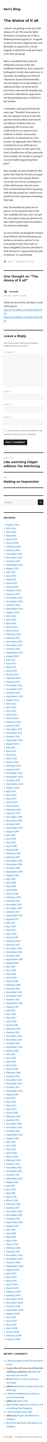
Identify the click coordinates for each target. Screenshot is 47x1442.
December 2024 (14, 597)
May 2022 (11, 711)
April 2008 (12, 1328)
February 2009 (13, 1291)
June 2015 (11, 1014)
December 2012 (14, 1123)
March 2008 (12, 1332)
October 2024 (13, 605)
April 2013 (11, 1109)
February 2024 (13, 634)
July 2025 (11, 572)
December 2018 (14, 860)
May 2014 (11, 1061)
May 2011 (10, 1193)
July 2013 (10, 1098)
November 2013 (14, 1083)
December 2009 (14, 1255)
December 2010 (14, 1211)
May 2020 (11, 798)
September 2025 (14, 565)
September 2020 (14, 784)
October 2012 (13, 1131)
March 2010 (12, 1244)
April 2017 (11, 933)
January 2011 (12, 1207)
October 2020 (13, 780)
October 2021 (13, 736)
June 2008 (11, 1321)
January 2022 (13, 725)
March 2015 (12, 1025)
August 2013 (12, 1094)
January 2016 (12, 988)
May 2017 (11, 930)
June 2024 (11, 619)
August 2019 (12, 831)
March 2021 (12, 762)
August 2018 (12, 875)
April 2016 (11, 977)
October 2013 (13, 1087)
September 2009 (14, 1266)
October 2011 (12, 1175)
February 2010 (13, 1248)
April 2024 (11, 627)
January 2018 (13, 901)
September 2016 (14, 959)
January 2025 (13, 594)
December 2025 (14, 554)
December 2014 (14, 1036)
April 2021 (11, 758)
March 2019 (12, 849)
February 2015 (13, 1028)
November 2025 (14, 557)
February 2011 (13, 1204)
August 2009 (12, 1270)
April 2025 (11, 583)
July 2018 (10, 879)
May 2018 (11, 886)
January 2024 (13, 638)
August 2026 (12, 524)
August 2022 (12, 700)
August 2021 (12, 744)
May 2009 (11, 1280)
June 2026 (11, 532)
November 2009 (14, 1259)
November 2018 (14, 864)
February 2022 (13, 722)
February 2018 (13, 897)
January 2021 (12, 769)
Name (7, 392)
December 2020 (14, 773)
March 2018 (12, 893)
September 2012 (14, 1134)
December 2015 (14, 992)
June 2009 (11, 1277)
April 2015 (11, 1021)
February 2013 (13, 1116)
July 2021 (10, 747)
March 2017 (12, 937)
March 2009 (12, 1288)
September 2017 (14, 915)
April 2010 (11, 1240)
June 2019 (11, 838)
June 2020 (11, 795)
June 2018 (11, 882)
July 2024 (11, 616)
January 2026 (13, 550)
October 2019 (13, 824)
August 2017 (12, 919)
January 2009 (13, 1295)
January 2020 (13, 813)
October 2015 (12, 999)
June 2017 (11, 926)
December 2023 (14, 641)
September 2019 (14, 828)
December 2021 (14, 729)
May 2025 (11, 579)
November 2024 (14, 601)
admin (10, 262)
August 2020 (12, 787)
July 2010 (10, 1229)
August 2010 (12, 1226)
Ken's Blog (12, 9)
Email (7, 404)
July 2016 (10, 966)
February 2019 (13, 853)
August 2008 (12, 1313)
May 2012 (11, 1149)
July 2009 (11, 1273)
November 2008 (14, 1302)
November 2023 (14, 645)
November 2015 (14, 996)
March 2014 (12, 1069)
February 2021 (13, 765)
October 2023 (13, 649)
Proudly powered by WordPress (28, 1437)
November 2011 (14, 1171)
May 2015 (11, 1017)
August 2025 (12, 568)
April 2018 (11, 890)
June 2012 (11, 1145)
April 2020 (11, 802)
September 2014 (14, 1047)
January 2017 (12, 944)
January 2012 (12, 1164)
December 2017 (14, 904)
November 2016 (14, 952)
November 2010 (14, 1215)
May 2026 (11, 535)
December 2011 (14, 1167)
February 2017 (13, 941)
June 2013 (11, 1101)
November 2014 (14, 1039)
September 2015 (14, 1003)
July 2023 (11, 660)
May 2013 (11, 1105)
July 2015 (10, 1010)
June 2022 (11, 707)
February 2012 (13, 1160)
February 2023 (13, 678)
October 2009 (13, 1262)
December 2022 (14, 685)
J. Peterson (11, 1360)
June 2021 (11, 751)
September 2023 (14, 652)
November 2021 (14, 733)
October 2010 (13, 1218)
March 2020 (12, 806)
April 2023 (11, 670)
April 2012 (11, 1153)
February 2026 (13, 546)
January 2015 (12, 1032)
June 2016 (11, 970)
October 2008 (13, 1306)
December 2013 (14, 1080)
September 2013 (14, 1091)
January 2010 (13, 1251)
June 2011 (11, 1189)
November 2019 (14, 820)
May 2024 (11, 623)
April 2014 (11, 1065)
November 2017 (14, 908)
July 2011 (10, 1185)
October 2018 (13, 868)
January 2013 (12, 1120)
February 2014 (13, 1072)
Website (8, 417)
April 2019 (11, 846)
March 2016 (12, 981)
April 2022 (11, 714)
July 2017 (10, 923)
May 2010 (11, 1237)
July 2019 (10, 835)
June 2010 (11, 1233)
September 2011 (14, 1178)
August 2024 (12, 612)
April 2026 (11, 539)
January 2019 (12, 857)
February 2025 (13, 590)
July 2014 (10, 1054)
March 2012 (12, 1156)
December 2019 (14, 817)
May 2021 (11, 754)
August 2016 (12, 963)
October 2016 (13, 955)
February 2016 (13, 985)
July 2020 (11, 791)
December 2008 (14, 1299)
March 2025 (12, 586)
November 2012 (14, 1127)
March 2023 (12, 674)
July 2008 (11, 1317)
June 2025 (11, 576)
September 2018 (14, 871)
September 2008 (14, 1310)
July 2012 (10, 1142)
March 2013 (12, 1112)
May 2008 (11, 1324)
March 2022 (12, 718)
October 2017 (12, 912)
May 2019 (11, 842)
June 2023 (11, 663)
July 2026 (11, 528)
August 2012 (12, 1138)
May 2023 (11, 667)
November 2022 (14, 689)
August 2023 (12, 656)
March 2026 (12, 543)
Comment (10, 352)
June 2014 (11, 1058)
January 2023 (13, 681)
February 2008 (13, 1335)
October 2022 (13, 692)
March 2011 (12, 1200)
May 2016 (11, 974)
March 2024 (12, 630)
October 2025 (13, 561)
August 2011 (12, 1182)
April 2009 (12, 1284)
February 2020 (13, 809)
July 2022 (11, 703)
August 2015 (12, 1007)
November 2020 (14, 776)
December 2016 (14, 948)
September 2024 (14, 608)
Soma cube (22, 1401)
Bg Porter (11, 1423)
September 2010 (14, 1222)
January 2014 (12, 1076)
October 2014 (13, 1043)
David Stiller (12, 1404)
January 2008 (13, 1339)
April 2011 (11, 1196)
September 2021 (14, 740)
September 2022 (14, 696)
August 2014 (12, 1050)
